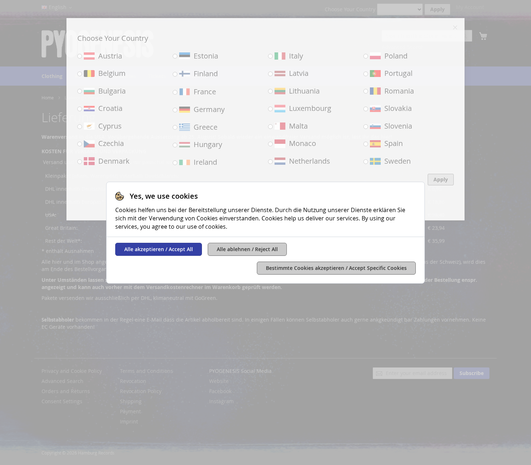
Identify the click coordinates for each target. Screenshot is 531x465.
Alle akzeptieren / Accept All (158, 249)
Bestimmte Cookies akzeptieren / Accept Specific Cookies (336, 267)
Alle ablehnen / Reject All (247, 249)
